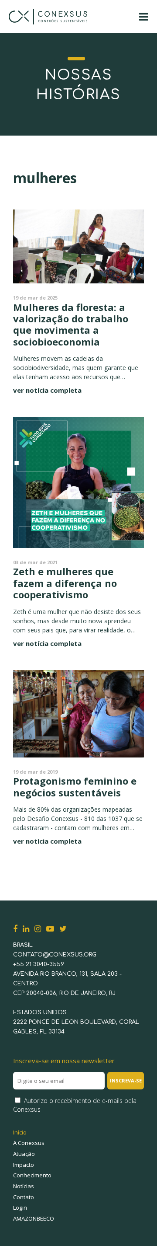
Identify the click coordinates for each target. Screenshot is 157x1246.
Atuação (24, 1154)
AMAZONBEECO (33, 1218)
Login (20, 1207)
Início (20, 1132)
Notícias (23, 1186)
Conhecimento (32, 1175)
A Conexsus (28, 1143)
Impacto (23, 1165)
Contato (23, 1197)
